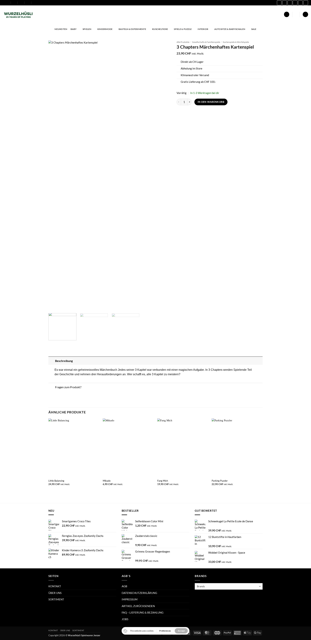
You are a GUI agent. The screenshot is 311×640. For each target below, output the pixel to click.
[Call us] (300, 2)
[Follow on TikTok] (289, 2)
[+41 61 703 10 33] (28, 2)
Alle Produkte (183, 42)
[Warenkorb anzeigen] (305, 14)
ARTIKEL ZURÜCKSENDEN (138, 606)
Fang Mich (162, 480)
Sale (253, 29)
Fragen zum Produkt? (68, 387)
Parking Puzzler (220, 480)
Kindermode (104, 29)
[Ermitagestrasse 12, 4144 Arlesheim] (7, 2)
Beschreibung (64, 360)
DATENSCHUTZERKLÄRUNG (139, 592)
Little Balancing (56, 480)
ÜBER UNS (55, 592)
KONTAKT (54, 586)
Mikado (107, 480)
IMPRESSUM (130, 599)
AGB (124, 586)
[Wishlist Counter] (296, 14)
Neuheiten (61, 29)
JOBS (125, 619)
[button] (286, 14)
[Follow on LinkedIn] (305, 2)
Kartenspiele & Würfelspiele (236, 42)
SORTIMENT (56, 599)
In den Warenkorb (211, 101)
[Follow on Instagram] (284, 2)
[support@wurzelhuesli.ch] (14, 2)
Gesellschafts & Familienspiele (206, 42)
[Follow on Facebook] (279, 2)
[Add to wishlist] (166, 46)
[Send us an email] (295, 2)
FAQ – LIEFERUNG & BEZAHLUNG (142, 612)
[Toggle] (51, 360)
